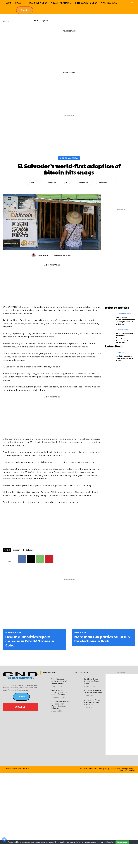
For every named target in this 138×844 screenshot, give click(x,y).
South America (69, 158)
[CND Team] (34, 255)
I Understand (122, 842)
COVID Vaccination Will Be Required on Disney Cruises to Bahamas (60, 705)
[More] (112, 182)
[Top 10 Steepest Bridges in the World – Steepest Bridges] (44, 681)
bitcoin (16, 550)
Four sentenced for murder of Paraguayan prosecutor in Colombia (124, 337)
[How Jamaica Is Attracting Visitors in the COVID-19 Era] (44, 693)
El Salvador (29, 550)
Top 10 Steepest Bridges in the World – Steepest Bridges (60, 681)
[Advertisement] (88, 21)
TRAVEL (121, 352)
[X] (31, 559)
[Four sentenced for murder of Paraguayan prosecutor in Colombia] (109, 333)
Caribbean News (124, 313)
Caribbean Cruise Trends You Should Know (124, 358)
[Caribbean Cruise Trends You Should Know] (109, 356)
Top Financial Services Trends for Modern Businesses (93, 702)
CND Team (42, 255)
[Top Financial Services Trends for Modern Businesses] (77, 702)
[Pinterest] (49, 559)
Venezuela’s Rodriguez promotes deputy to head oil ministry (125, 320)
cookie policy (109, 842)
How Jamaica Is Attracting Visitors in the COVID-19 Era (59, 692)
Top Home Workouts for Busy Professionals (93, 691)
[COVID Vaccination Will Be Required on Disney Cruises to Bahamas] (44, 704)
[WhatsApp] (40, 559)
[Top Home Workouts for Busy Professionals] (77, 693)
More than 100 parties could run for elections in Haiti (102, 639)
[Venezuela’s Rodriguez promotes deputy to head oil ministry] (109, 317)
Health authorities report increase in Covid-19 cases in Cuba (29, 641)
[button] (132, 3)
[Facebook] (22, 559)
